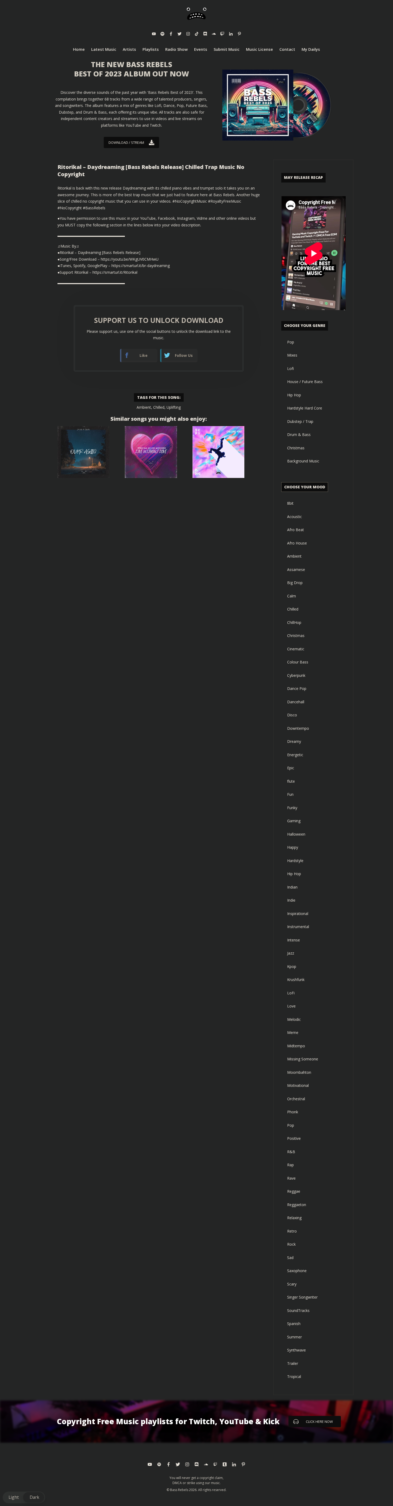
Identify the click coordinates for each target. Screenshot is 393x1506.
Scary (291, 1284)
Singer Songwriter (302, 1297)
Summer (294, 1336)
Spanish (293, 1323)
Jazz (290, 953)
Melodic (294, 1019)
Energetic (295, 754)
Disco (292, 714)
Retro (292, 1231)
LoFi (291, 992)
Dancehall (295, 701)
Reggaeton (296, 1204)
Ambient (144, 407)
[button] (24, 1497)
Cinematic (295, 648)
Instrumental (298, 926)
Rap (290, 1164)
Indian (292, 887)
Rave (291, 1178)
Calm (291, 595)
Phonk (292, 1111)
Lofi (290, 368)
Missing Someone (302, 1058)
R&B (291, 1151)
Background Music (303, 461)
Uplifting (174, 407)
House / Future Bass (305, 381)
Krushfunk (296, 979)
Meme (292, 1032)
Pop (290, 342)
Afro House (297, 543)
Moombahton (299, 1072)
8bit (290, 503)
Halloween (296, 834)
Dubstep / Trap (300, 421)
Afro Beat (295, 529)
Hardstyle (295, 860)
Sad (290, 1257)
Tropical (294, 1376)
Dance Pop (296, 688)
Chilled (158, 407)
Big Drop (295, 582)
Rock (291, 1244)
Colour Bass (297, 662)
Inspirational (297, 913)
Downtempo (298, 728)
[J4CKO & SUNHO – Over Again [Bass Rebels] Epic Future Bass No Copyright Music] (83, 452)
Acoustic (294, 516)
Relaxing (294, 1217)
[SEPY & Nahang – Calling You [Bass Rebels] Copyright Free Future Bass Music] (218, 452)
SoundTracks (298, 1310)
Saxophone (297, 1270)
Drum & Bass (299, 434)
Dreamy (294, 741)
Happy (292, 847)
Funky (292, 807)
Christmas (296, 447)
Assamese (296, 569)
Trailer (292, 1363)
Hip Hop (294, 394)
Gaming (293, 820)
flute (291, 781)
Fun (290, 794)
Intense (293, 940)
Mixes (292, 355)
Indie (291, 900)
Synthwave (296, 1350)
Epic (290, 767)
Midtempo (296, 1045)
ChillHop (294, 622)
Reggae (293, 1191)
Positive (294, 1138)
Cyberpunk (296, 675)
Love (291, 1006)
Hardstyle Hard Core (304, 408)
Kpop (291, 966)
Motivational (298, 1085)
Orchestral (296, 1098)
